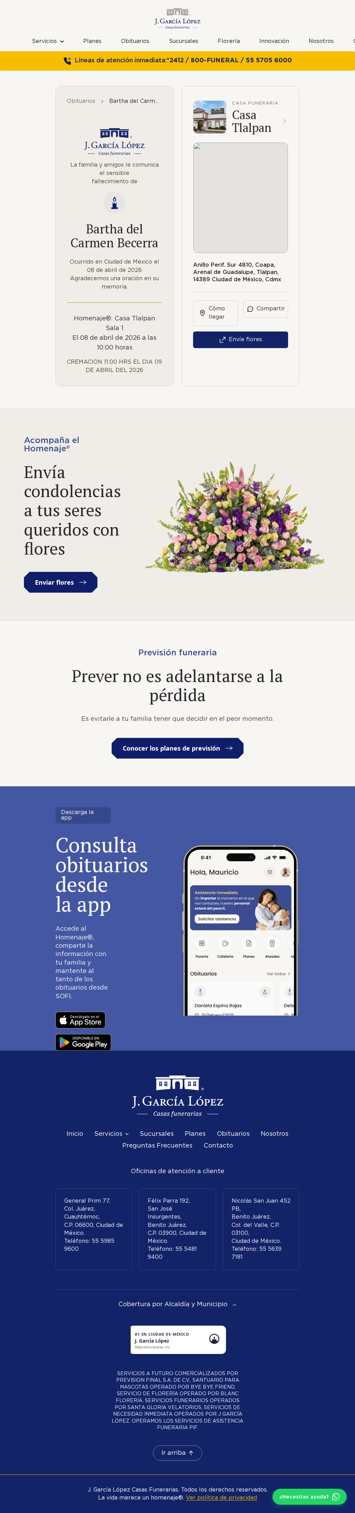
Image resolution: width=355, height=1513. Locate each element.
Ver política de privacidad (221, 1498)
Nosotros (321, 41)
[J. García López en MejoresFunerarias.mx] (177, 1340)
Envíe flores (245, 339)
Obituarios (135, 41)
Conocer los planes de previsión (171, 748)
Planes (92, 41)
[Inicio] (177, 1096)
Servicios (44, 41)
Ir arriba (174, 1453)
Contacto (218, 1146)
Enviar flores (54, 582)
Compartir (271, 308)
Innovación (274, 41)
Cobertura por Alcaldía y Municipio (177, 1304)
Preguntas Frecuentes (157, 1146)
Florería (229, 41)
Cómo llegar (217, 313)
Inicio (75, 1134)
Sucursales (183, 41)
